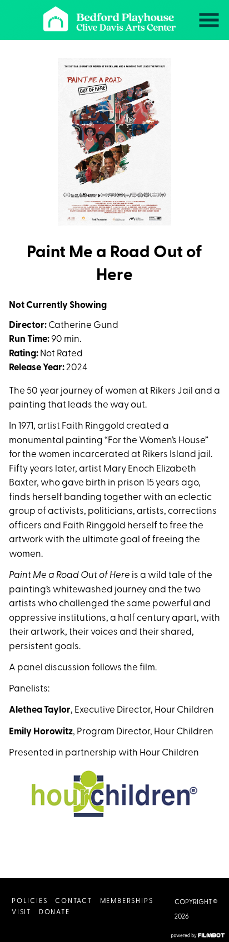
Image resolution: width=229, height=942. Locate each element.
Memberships (126, 901)
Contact (73, 901)
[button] (209, 20)
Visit (21, 912)
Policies (29, 901)
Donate (54, 912)
